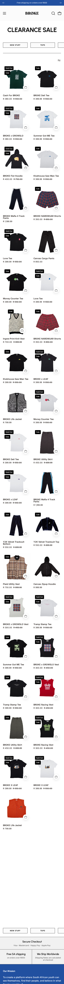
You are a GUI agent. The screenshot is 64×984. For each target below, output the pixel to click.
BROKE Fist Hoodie (12, 176)
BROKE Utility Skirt (43, 459)
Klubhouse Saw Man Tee (46, 176)
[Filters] (59, 60)
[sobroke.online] (32, 13)
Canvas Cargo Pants (43, 258)
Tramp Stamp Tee (42, 624)
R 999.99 (37, 587)
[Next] (60, 2)
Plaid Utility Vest (11, 584)
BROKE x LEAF (40, 379)
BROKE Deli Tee (41, 95)
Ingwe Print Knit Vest (14, 339)
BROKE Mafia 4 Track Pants (14, 217)
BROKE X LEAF (10, 785)
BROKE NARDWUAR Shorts (47, 216)
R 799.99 (7, 422)
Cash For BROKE (11, 95)
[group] (32, 3)
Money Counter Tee (13, 299)
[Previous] (3, 2)
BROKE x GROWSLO (13, 136)
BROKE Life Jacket (12, 419)
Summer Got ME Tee (43, 136)
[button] (53, 13)
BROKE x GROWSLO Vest (15, 624)
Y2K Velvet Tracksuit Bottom (13, 543)
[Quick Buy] (25, 87)
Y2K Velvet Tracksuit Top (46, 542)
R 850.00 (37, 262)
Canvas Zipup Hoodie (44, 584)
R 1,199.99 (7, 221)
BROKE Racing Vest (43, 705)
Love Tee (7, 258)
